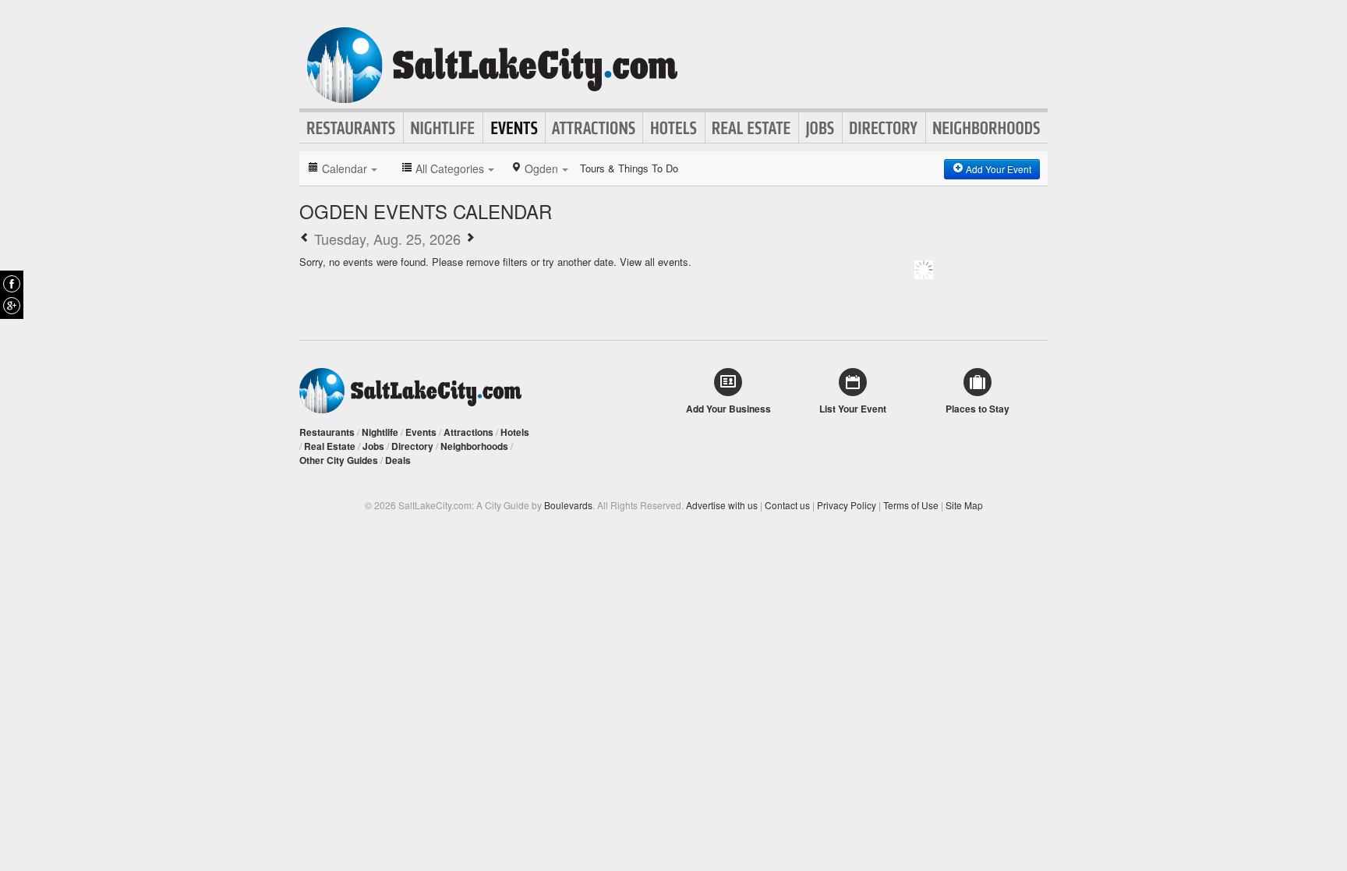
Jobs (820, 128)
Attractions (594, 128)
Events (514, 128)
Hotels (674, 128)
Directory (884, 128)
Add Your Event (997, 168)
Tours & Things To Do (629, 168)
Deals (398, 460)
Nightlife (443, 128)
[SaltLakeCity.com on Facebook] (11, 283)
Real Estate (751, 128)
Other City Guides (338, 460)
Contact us (787, 505)
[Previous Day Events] (304, 238)
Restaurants (351, 128)
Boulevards (568, 505)
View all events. (655, 261)
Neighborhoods (987, 128)
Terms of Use (911, 505)
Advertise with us (722, 505)
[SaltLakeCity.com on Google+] (11, 305)
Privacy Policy (846, 505)
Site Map (964, 505)
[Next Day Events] (470, 238)
